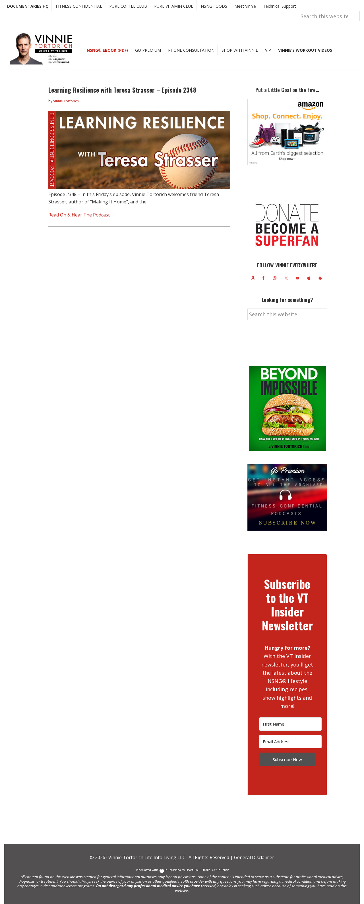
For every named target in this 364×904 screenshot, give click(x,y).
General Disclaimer (253, 857)
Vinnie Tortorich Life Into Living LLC (146, 857)
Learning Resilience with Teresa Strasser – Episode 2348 (122, 89)
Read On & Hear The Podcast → (81, 215)
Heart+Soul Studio (197, 870)
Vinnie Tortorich (43, 48)
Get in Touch (220, 870)
